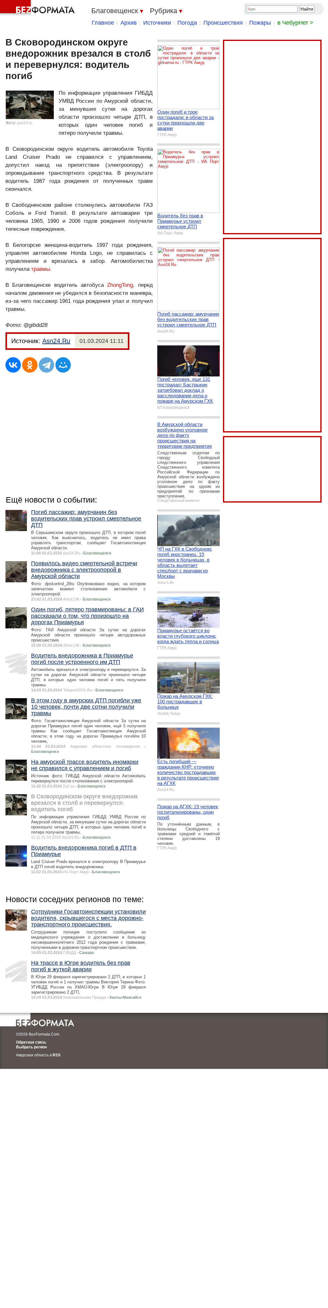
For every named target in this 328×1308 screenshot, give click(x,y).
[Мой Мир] (63, 365)
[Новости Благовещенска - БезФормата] (38, 8)
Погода (187, 23)
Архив (128, 23)
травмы (40, 269)
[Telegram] (46, 365)
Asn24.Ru (56, 340)
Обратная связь (31, 1042)
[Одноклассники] (29, 365)
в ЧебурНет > (295, 23)
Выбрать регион (31, 1047)
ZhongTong (120, 285)
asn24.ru (24, 123)
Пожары (260, 23)
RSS (57, 1055)
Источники (157, 23)
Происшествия (223, 23)
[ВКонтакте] (13, 365)
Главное (103, 23)
